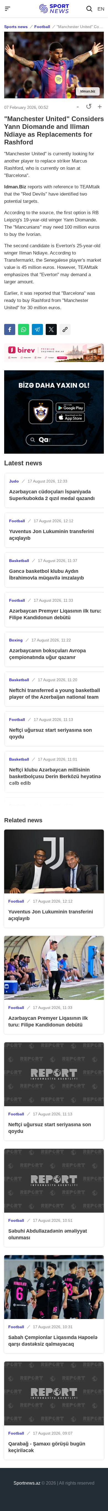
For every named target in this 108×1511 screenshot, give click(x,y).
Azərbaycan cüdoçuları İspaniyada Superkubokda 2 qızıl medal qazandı (52, 495)
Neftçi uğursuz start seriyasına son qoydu (50, 733)
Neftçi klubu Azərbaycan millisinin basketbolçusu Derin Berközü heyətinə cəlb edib (55, 776)
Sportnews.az (27, 1483)
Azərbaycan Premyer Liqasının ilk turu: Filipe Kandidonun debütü (55, 614)
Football (42, 26)
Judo (14, 481)
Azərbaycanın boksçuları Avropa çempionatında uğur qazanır (47, 654)
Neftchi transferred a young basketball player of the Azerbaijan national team (54, 694)
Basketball (19, 560)
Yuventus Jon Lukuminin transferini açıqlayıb (51, 535)
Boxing (16, 640)
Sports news (16, 26)
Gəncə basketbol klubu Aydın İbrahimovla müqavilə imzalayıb (46, 574)
